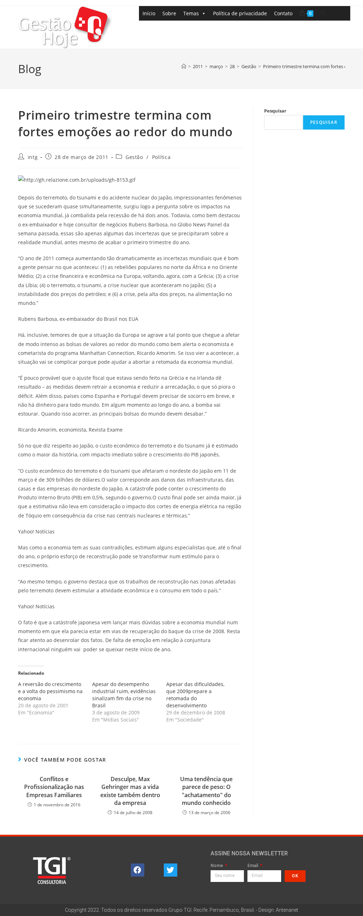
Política (161, 157)
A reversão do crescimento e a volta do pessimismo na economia (50, 691)
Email (253, 865)
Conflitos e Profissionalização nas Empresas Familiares (54, 787)
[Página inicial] (184, 66)
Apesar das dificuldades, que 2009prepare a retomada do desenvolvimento (195, 695)
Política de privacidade (240, 13)
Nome (217, 865)
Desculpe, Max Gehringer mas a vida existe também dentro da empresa (130, 791)
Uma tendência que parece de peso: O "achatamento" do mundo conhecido (206, 791)
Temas (191, 13)
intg (33, 157)
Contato (283, 13)
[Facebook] (137, 870)
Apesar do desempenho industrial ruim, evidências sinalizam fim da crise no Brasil (124, 695)
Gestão (134, 157)
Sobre (169, 13)
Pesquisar (275, 111)
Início (149, 13)
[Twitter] (170, 870)
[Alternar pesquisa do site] (323, 13)
